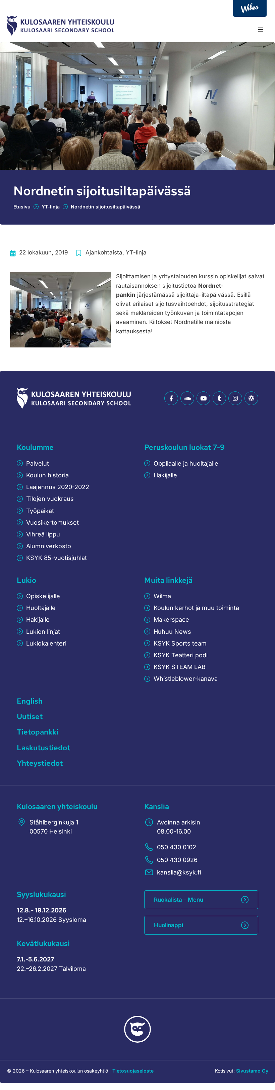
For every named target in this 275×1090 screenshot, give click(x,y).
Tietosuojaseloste (133, 1071)
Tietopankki (37, 732)
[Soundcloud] (187, 398)
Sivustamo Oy (252, 1071)
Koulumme (35, 447)
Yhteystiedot (40, 763)
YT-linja (51, 206)
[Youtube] (203, 398)
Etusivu (22, 206)
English (30, 701)
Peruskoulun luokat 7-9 (184, 447)
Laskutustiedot (43, 748)
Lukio (26, 580)
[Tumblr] (219, 398)
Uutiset (30, 716)
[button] (261, 29)
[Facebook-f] (171, 398)
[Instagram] (235, 398)
